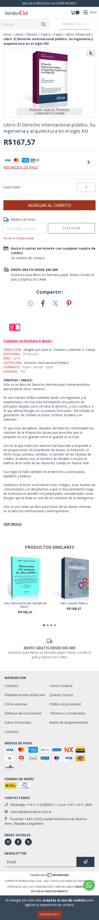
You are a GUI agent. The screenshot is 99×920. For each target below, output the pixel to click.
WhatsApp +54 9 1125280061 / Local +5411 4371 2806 (51, 804)
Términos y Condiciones (67, 713)
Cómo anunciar (16, 704)
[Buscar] (43, 24)
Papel (58, 34)
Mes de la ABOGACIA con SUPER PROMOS (49, 3)
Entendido (49, 914)
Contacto (11, 686)
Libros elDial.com (78, 34)
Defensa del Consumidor (23, 713)
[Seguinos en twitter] (28, 841)
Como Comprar (61, 686)
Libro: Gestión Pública (73, 603)
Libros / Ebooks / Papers (32, 34)
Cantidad (11, 187)
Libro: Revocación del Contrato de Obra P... (25, 605)
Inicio (7, 34)
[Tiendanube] (49, 876)
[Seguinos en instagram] (8, 841)
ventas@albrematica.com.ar (31, 812)
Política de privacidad (65, 704)
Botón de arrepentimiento (69, 722)
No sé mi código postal (18, 238)
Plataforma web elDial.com (25, 695)
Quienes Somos (61, 695)
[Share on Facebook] (43, 303)
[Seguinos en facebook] (18, 841)
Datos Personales (18, 722)
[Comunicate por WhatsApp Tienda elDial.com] (88, 885)
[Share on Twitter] (55, 303)
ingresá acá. (83, 886)
